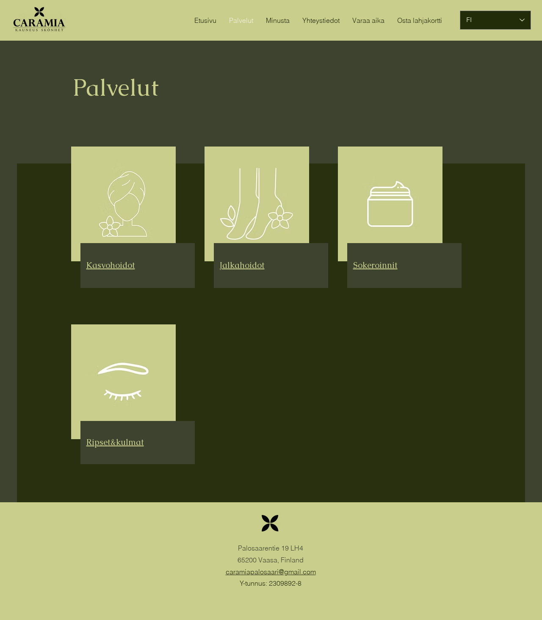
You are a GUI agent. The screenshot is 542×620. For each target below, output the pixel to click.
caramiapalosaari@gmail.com (271, 571)
